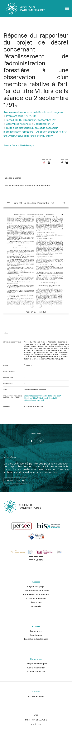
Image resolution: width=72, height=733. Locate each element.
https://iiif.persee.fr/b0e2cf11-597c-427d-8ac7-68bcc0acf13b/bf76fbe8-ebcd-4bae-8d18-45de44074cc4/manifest (42, 398)
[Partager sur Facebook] (62, 163)
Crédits (36, 724)
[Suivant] (40, 306)
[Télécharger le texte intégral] (49, 163)
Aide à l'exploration (36, 667)
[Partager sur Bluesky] (66, 163)
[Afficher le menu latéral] (8, 203)
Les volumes (36, 631)
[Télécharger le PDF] (44, 163)
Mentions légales (36, 719)
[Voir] (16, 104)
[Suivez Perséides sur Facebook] (31, 441)
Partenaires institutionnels (36, 594)
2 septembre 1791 (44, 123)
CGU (36, 715)
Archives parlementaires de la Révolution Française (33, 112)
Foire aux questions (36, 671)
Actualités (36, 606)
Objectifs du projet (36, 586)
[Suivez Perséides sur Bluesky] (40, 441)
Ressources (36, 602)
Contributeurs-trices (36, 598)
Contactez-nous (36, 696)
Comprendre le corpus (36, 663)
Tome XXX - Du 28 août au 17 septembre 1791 (31, 120)
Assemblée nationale (18, 123)
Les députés (36, 635)
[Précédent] (32, 306)
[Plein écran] (64, 203)
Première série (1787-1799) (21, 115)
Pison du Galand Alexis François (18, 145)
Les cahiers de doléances (36, 639)
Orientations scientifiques (36, 590)
